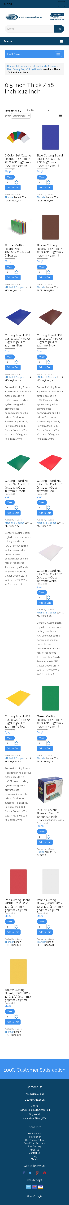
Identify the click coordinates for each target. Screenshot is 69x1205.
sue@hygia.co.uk (35, 1099)
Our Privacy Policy (34, 1140)
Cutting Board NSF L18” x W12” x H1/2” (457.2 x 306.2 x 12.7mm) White (50, 576)
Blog (34, 1156)
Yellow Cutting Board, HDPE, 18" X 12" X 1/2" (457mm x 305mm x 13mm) (18, 995)
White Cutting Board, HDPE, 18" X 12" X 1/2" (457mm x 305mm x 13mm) (50, 905)
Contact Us (34, 1153)
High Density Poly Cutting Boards (24, 69)
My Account (34, 1133)
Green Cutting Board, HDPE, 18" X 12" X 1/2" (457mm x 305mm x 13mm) (50, 721)
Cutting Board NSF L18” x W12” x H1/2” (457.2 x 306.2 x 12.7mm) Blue (17, 340)
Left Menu (14, 54)
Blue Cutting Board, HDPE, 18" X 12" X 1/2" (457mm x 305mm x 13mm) (50, 160)
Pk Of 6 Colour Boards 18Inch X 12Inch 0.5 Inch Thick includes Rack (50, 815)
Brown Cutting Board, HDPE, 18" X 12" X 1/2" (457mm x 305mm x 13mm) (50, 250)
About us (34, 1149)
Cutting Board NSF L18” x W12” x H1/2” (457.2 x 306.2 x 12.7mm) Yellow (17, 721)
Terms (34, 1159)
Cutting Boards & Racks (43, 66)
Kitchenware (22, 66)
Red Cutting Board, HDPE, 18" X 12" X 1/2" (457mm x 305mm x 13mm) (18, 905)
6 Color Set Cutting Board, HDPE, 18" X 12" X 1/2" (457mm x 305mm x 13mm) (18, 160)
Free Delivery (34, 1146)
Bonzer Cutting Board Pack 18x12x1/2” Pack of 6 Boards (17, 250)
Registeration (34, 1137)
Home (10, 66)
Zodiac (40, 852)
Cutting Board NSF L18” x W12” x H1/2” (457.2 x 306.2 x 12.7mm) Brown (50, 340)
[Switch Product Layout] (60, 116)
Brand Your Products (34, 1143)
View (9, 177)
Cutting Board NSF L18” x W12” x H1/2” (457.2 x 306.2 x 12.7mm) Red (50, 486)
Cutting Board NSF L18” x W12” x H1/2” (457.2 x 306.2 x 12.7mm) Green (17, 486)
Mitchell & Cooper (14, 287)
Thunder (9, 197)
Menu (8, 4)
